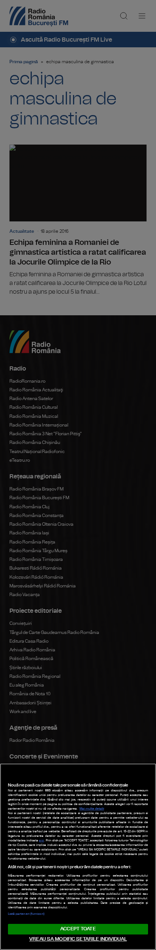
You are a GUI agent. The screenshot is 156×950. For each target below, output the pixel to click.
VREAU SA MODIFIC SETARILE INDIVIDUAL (78, 939)
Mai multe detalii (92, 808)
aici (41, 840)
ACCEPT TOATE (78, 929)
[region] (78, 856)
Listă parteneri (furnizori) (26, 914)
